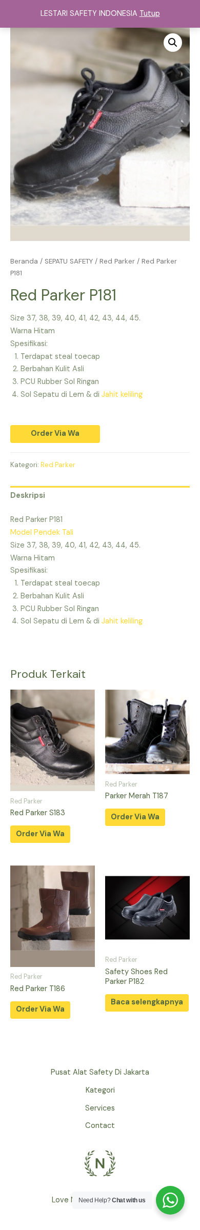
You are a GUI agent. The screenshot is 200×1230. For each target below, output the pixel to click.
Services (100, 1108)
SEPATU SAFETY (69, 261)
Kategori (100, 1090)
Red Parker (117, 261)
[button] (173, 42)
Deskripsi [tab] (27, 495)
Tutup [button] (149, 13)
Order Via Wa (55, 433)
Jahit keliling (122, 394)
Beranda (24, 261)
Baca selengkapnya (147, 1002)
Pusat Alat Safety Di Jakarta (100, 1072)
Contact (100, 1126)
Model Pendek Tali (41, 532)
